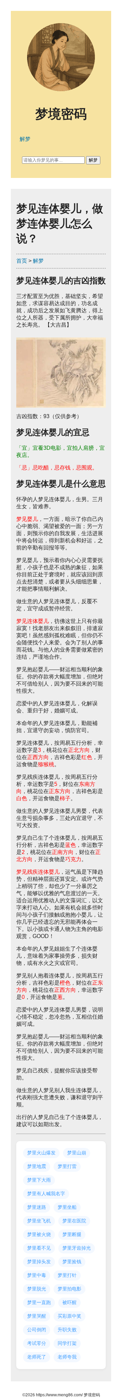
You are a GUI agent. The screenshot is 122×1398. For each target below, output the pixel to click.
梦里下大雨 (39, 1180)
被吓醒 (69, 1302)
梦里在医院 (74, 1220)
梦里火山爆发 (41, 1152)
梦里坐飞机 (39, 1220)
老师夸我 (67, 1357)
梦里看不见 (39, 1248)
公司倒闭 (36, 1329)
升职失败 (67, 1329)
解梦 (38, 261)
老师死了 (36, 1357)
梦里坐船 (67, 1207)
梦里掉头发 (39, 1261)
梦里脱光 (36, 1289)
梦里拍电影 (69, 1289)
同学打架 (67, 1343)
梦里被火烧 (39, 1234)
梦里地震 (36, 1166)
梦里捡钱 (71, 1261)
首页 (21, 261)
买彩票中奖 (69, 1316)
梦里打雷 (67, 1166)
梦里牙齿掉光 (76, 1248)
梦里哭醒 (36, 1316)
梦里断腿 (71, 1234)
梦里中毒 (36, 1275)
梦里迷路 (36, 1207)
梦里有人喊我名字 (46, 1193)
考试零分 (36, 1343)
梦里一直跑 (39, 1302)
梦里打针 (67, 1275)
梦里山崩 (76, 1152)
